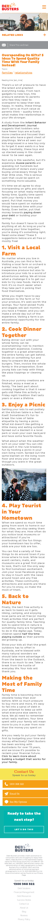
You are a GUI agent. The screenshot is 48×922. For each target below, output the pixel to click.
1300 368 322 (17, 784)
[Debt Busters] (10, 6)
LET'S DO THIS (24, 829)
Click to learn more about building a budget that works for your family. (24, 759)
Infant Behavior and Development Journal (24, 124)
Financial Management (24, 892)
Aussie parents (26, 163)
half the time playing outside (21, 635)
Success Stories (24, 900)
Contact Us (24, 904)
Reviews (24, 915)
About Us (24, 908)
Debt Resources (24, 896)
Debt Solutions (24, 888)
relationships (23, 72)
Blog (24, 911)
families (7, 72)
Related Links (12, 35)
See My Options (18, 802)
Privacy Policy (24, 919)
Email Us (14, 793)
